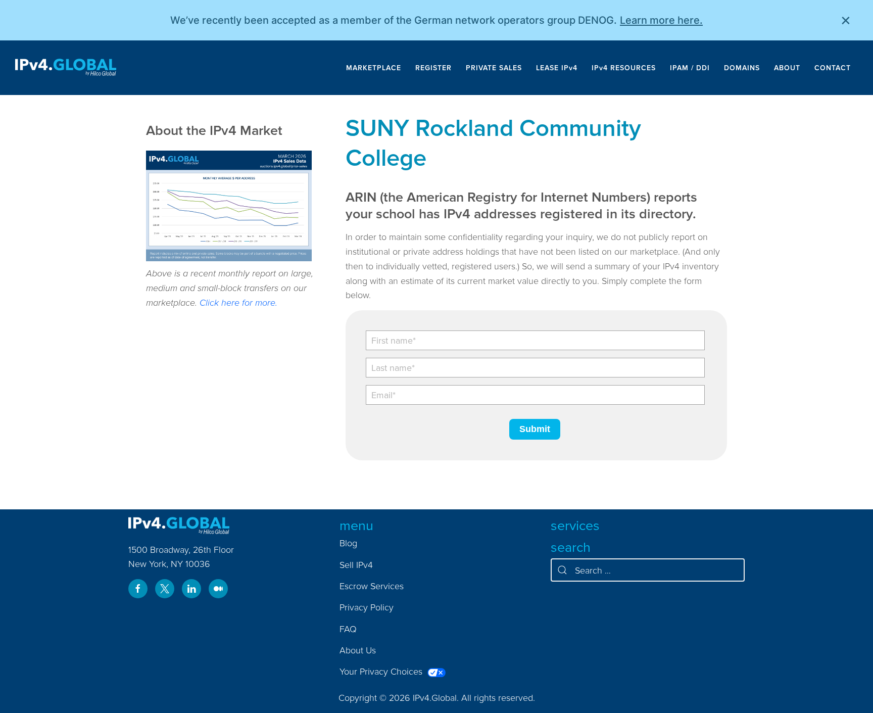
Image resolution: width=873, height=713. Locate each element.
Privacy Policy (367, 607)
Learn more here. (661, 20)
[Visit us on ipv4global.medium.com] (218, 588)
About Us (358, 650)
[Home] (65, 68)
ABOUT (787, 68)
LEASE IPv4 (556, 68)
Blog (348, 543)
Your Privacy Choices (382, 671)
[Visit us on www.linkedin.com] (191, 588)
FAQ (348, 629)
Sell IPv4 (356, 564)
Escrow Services (372, 586)
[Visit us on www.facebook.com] (138, 588)
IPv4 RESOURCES (624, 68)
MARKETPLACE (373, 68)
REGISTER (433, 68)
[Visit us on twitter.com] (164, 588)
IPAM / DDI (690, 68)
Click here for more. (238, 302)
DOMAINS (742, 68)
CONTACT (832, 68)
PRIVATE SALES (494, 68)
